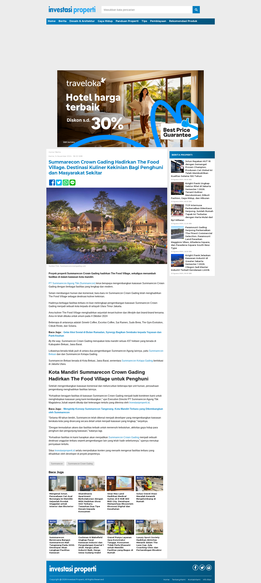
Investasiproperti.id (139, 402)
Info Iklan (207, 579)
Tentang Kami (178, 579)
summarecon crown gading (80, 463)
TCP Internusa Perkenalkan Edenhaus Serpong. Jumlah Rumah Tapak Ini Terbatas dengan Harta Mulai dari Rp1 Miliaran (192, 212)
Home (52, 21)
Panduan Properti (127, 21)
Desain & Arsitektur (82, 21)
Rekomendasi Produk (183, 21)
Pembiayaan (158, 21)
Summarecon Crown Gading (124, 437)
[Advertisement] (130, 47)
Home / (52, 152)
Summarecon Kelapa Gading (137, 360)
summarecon (57, 463)
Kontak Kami (194, 579)
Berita (62, 21)
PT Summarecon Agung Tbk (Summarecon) (72, 283)
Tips (144, 21)
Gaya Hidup (105, 21)
